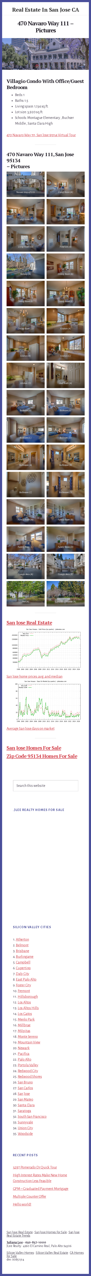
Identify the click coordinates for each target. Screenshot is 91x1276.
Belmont (22, 945)
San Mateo (25, 1099)
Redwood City (28, 1071)
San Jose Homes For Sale (34, 747)
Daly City (22, 974)
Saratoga (24, 1111)
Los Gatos (25, 1014)
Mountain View (29, 1042)
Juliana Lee (15, 1242)
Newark (24, 1048)
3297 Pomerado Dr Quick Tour (35, 1167)
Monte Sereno (28, 1037)
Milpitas (24, 1031)
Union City (25, 1128)
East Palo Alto (26, 979)
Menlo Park (26, 1019)
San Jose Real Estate (29, 622)
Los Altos (24, 1002)
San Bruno (25, 1082)
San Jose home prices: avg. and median (35, 677)
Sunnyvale (25, 1122)
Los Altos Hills (28, 1008)
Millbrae (24, 1025)
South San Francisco (32, 1117)
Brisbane (22, 951)
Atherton (22, 940)
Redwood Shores (30, 1077)
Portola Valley (28, 1065)
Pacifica (23, 1054)
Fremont (24, 991)
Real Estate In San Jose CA (45, 9)
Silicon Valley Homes (20, 1252)
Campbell (23, 962)
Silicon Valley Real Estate (52, 1252)
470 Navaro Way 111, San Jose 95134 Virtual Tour (41, 135)
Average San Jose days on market (31, 729)
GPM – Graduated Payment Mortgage (41, 1189)
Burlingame (24, 957)
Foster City (23, 985)
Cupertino (23, 968)
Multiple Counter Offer (29, 1197)
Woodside (25, 1134)
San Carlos (25, 1088)
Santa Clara (26, 1105)
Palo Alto (24, 1059)
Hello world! (22, 1204)
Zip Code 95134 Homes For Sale (42, 756)
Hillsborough (28, 997)
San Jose (24, 1094)
